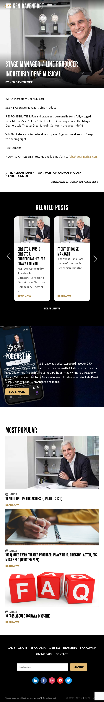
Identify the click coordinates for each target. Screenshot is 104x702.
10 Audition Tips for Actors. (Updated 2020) (33, 498)
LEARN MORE (17, 391)
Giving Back (44, 654)
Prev (8, 257)
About (22, 648)
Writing (54, 648)
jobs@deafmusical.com (83, 156)
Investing (70, 648)
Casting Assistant (70, 249)
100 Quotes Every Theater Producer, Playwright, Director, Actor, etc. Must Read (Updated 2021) (51, 557)
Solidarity (70, 698)
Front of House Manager (28, 251)
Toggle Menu (49, 5)
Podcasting (88, 648)
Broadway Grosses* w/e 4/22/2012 (73, 181)
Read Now (24, 296)
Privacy (79, 698)
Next (95, 257)
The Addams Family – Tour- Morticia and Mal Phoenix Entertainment (44, 174)
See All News (52, 308)
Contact (62, 654)
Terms (87, 698)
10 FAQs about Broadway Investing (27, 615)
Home (11, 648)
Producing (38, 648)
